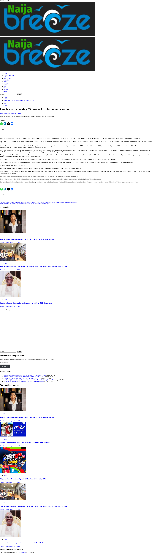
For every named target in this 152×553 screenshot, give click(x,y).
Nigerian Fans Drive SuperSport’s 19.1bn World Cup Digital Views (22, 378)
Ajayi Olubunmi (4, 242)
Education (6, 80)
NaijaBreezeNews (5, 113)
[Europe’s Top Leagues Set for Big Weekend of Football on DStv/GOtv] (13, 436)
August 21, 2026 (14, 270)
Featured (6, 89)
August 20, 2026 (14, 306)
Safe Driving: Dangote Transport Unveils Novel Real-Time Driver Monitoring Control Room (33, 266)
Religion (6, 83)
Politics (6, 77)
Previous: (38, 202)
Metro (5, 91)
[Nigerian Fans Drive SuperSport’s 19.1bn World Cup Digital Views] (13, 472)
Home (5, 88)
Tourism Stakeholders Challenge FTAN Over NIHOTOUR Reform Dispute (27, 239)
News (5, 73)
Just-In (5, 86)
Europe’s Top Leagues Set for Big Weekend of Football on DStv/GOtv (23, 376)
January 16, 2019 (15, 113)
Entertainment (7, 78)
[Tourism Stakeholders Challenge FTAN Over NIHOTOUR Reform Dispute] (13, 233)
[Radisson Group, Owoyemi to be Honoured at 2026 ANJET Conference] (10, 296)
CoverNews (22, 552)
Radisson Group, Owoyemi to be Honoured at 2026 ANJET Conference (26, 303)
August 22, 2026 (14, 242)
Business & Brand (9, 75)
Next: (25, 203)
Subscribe (4, 366)
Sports (5, 81)
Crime (5, 84)
